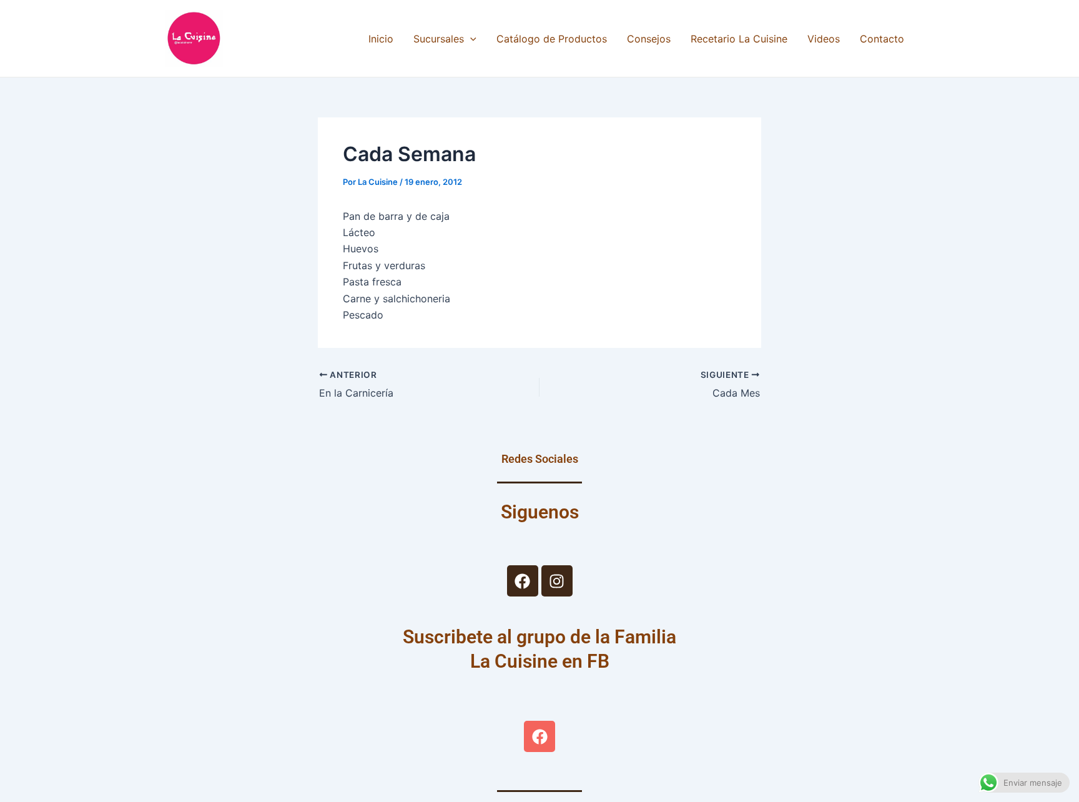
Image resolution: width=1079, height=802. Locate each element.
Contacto (882, 38)
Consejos (649, 38)
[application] (470, 39)
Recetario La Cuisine (739, 38)
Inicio (380, 38)
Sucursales (438, 38)
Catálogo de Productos (551, 38)
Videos (823, 38)
